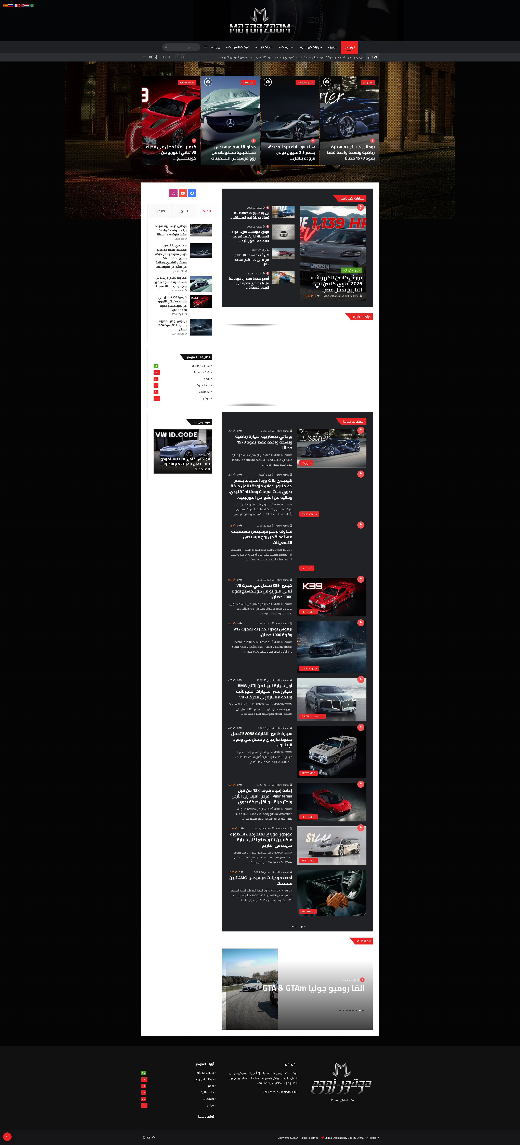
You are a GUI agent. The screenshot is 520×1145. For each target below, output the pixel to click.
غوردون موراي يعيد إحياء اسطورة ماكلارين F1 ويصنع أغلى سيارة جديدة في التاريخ (261, 839)
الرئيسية (349, 47)
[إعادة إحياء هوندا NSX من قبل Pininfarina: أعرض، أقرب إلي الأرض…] (171, 120)
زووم (216, 47)
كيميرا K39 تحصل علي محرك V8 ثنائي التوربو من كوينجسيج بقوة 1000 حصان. (262, 591)
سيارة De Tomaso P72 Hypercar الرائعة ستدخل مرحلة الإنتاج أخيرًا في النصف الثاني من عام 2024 (300, 992)
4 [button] (353, 1010)
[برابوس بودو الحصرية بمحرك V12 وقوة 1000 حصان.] (349, 120)
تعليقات (160, 211)
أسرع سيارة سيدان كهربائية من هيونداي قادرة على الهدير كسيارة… (249, 283)
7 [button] (343, 1010)
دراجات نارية (265, 47)
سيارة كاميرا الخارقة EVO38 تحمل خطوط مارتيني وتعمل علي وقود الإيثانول (261, 739)
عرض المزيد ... (297, 926)
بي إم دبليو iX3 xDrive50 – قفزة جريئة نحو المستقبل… (249, 215)
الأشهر (184, 211)
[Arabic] (32, 5)
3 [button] (356, 1010)
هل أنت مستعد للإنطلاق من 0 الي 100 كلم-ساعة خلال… (251, 259)
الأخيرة (207, 211)
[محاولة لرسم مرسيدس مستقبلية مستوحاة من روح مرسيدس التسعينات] (201, 284)
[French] (16, 5)
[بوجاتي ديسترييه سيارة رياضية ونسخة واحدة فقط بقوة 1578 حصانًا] (201, 230)
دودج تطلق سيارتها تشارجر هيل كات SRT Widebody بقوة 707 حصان (183, 463)
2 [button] (258, 172)
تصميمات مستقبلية (302, 82)
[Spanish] (5, 5)
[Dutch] (26, 5)
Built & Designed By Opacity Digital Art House (350, 1137)
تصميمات (287, 47)
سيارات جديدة (365, 82)
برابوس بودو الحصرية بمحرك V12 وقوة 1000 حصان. (354, 152)
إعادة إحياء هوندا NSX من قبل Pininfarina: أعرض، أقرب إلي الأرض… (173, 152)
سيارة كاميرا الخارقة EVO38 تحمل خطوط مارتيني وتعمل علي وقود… (231, 152)
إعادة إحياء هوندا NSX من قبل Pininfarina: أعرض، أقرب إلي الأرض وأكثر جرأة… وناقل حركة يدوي (262, 796)
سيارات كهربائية (311, 47)
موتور (334, 47)
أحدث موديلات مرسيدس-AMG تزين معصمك (260, 880)
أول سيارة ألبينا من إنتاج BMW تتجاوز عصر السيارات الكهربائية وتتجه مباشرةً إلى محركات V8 (264, 691)
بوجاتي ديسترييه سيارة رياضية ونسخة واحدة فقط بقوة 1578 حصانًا (263, 442)
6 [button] (347, 1010)
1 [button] (261, 172)
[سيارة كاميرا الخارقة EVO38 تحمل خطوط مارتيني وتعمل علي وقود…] (230, 120)
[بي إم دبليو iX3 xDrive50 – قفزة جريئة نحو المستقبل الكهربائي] (283, 212)
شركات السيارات (238, 47)
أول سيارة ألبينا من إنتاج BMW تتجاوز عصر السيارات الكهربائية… (291, 152)
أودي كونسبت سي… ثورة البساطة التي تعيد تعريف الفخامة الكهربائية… (250, 236)
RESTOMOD (247, 82)
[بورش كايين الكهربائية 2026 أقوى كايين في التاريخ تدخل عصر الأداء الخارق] (333, 253)
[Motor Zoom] (260, 20)
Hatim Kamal (352, 296)
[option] (349, 120)
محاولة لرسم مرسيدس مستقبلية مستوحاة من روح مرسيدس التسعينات (261, 536)
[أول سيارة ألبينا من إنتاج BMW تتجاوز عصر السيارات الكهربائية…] (290, 120)
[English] (21, 5)
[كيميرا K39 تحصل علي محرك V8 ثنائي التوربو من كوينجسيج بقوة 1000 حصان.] (201, 301)
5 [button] (350, 1010)
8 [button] (340, 1010)
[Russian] (11, 5)
